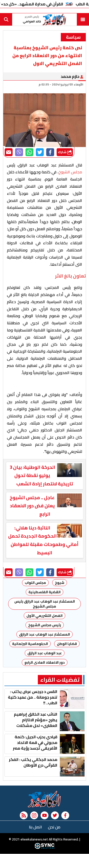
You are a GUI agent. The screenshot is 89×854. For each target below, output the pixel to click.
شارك (62, 152)
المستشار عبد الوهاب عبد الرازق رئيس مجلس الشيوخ (44, 603)
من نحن (54, 827)
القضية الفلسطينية (44, 592)
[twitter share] (40, 152)
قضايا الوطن (67, 643)
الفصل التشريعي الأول (44, 615)
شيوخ (59, 582)
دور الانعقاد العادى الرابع (44, 662)
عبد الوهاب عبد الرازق (44, 653)
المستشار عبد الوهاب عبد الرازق (44, 634)
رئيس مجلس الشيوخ (44, 625)
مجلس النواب (35, 582)
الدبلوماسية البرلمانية (30, 643)
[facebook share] (50, 152)
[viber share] (19, 152)
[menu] (83, 19)
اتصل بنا (35, 827)
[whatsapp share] (29, 152)
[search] (6, 19)
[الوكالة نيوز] (44, 799)
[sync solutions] (44, 848)
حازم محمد (70, 76)
